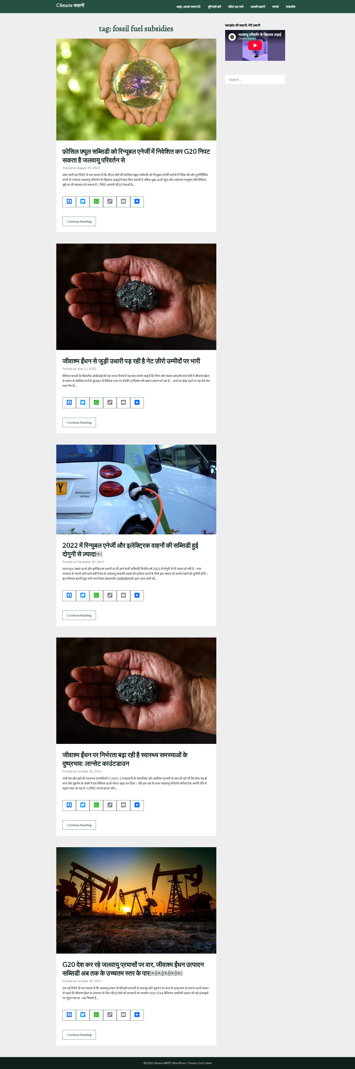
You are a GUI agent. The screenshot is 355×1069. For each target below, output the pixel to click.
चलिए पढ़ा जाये (235, 6)
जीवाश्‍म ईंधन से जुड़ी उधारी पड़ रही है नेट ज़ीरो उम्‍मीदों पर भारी (131, 361)
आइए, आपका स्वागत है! (188, 6)
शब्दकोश (290, 6)
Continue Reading (79, 221)
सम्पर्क (275, 6)
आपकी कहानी (258, 6)
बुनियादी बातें (214, 6)
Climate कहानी (70, 5)
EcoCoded (205, 1063)
